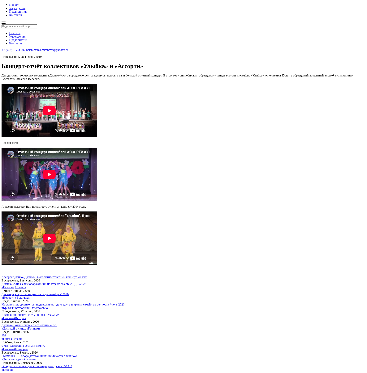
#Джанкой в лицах (14, 328)
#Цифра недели (12, 338)
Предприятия (18, 11)
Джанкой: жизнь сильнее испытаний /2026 (29, 325)
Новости (14, 4)
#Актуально (40, 307)
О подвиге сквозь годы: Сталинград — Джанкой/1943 (37, 366)
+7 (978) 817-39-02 (13, 49)
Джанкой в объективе (38, 277)
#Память (20, 287)
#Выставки (22, 297)
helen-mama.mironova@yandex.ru (47, 49)
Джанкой (18, 277)
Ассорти (7, 277)
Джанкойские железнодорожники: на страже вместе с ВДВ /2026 (44, 283)
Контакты (15, 15)
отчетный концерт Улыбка (70, 277)
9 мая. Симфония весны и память (23, 345)
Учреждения (17, 8)
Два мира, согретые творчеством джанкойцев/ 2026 (35, 294)
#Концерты (34, 328)
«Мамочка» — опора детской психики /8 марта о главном (39, 356)
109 (4, 335)
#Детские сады (11, 359)
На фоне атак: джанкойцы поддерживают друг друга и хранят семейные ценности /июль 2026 (63, 304)
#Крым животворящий (16, 307)
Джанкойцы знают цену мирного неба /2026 (30, 314)
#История (8, 287)
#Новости (8, 297)
